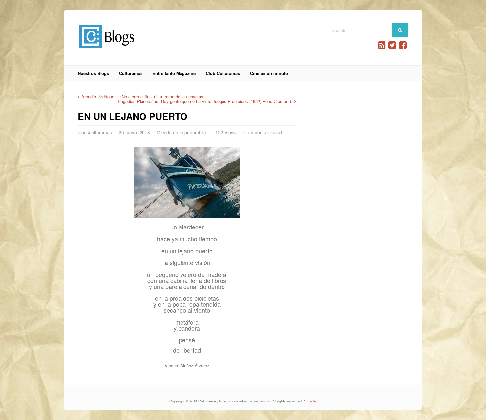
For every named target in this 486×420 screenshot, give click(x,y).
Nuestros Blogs (93, 73)
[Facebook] (403, 45)
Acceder (310, 400)
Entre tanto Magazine (174, 73)
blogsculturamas (95, 132)
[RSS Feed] (381, 45)
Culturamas (130, 73)
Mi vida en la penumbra (181, 132)
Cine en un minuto (269, 73)
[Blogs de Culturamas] (107, 50)
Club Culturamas (223, 73)
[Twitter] (392, 45)
